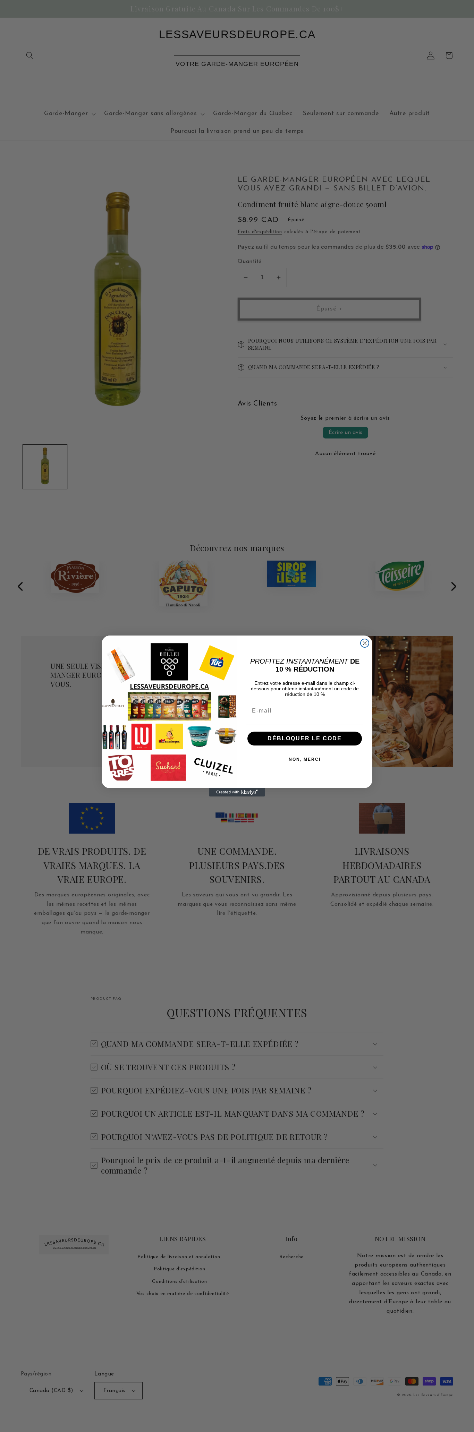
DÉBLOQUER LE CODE (305, 738)
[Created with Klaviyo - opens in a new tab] (237, 792)
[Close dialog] (365, 643)
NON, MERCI (305, 759)
